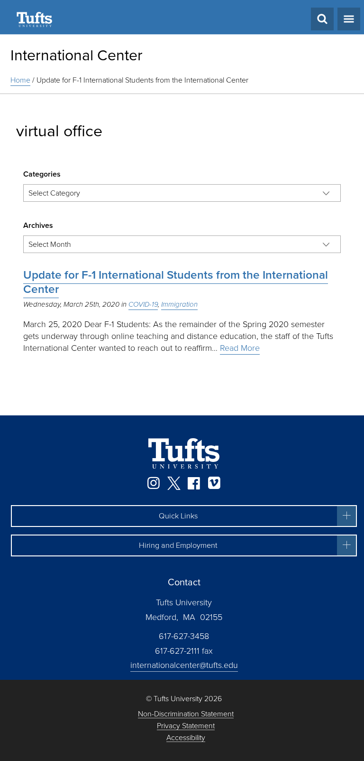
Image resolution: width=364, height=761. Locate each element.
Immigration (179, 304)
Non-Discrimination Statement (186, 714)
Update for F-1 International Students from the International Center (175, 281)
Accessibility (185, 738)
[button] (184, 516)
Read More (240, 348)
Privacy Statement (186, 726)
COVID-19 (143, 304)
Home (20, 80)
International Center (76, 55)
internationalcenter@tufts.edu (184, 665)
